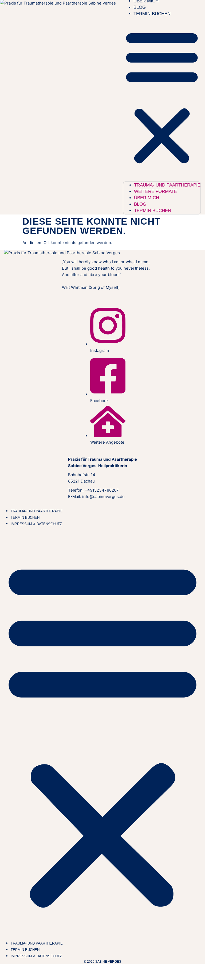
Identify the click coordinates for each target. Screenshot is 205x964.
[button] (162, 97)
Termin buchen (152, 13)
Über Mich (146, 197)
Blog (139, 7)
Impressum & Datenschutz (36, 524)
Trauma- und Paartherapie (37, 511)
